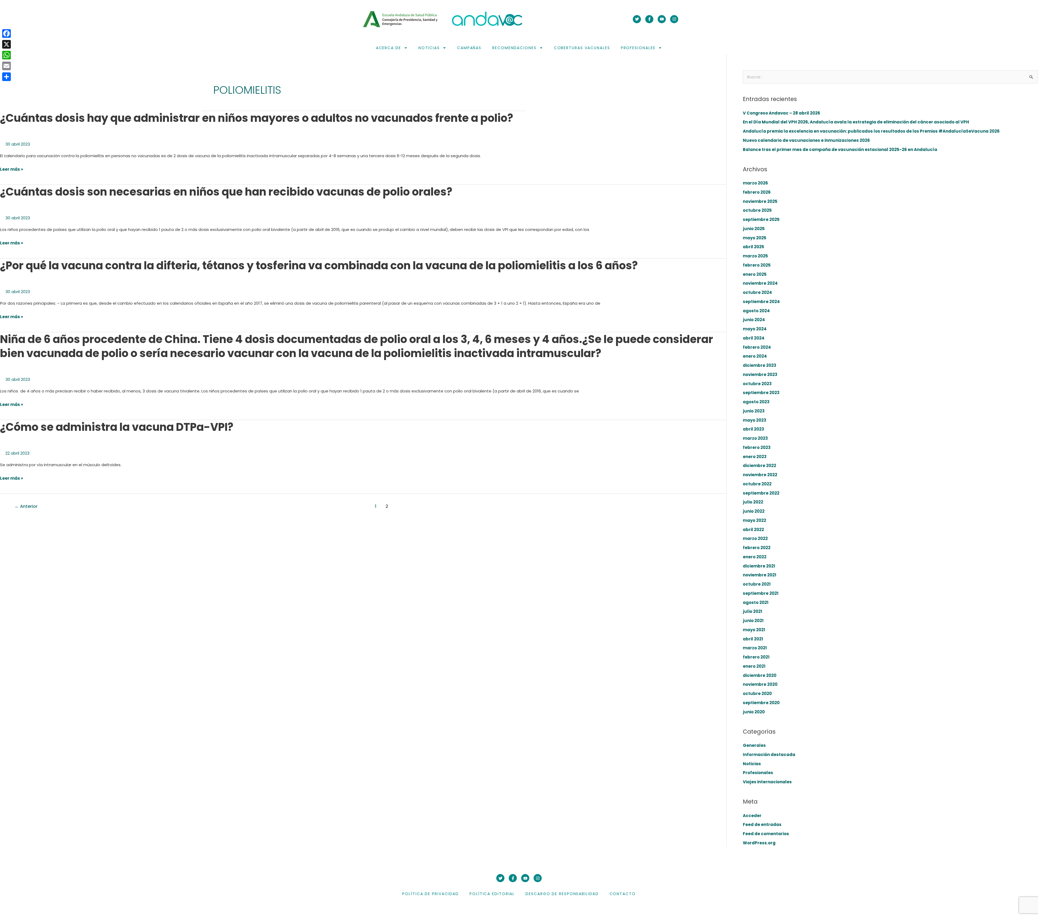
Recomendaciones (514, 48)
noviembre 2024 (760, 283)
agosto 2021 (755, 602)
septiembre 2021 (760, 593)
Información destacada (769, 754)
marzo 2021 (755, 648)
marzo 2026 (755, 183)
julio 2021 (752, 611)
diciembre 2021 (759, 566)
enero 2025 (755, 274)
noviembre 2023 (760, 374)
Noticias (429, 48)
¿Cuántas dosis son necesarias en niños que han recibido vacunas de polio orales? (226, 191)
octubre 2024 (757, 292)
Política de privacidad (430, 893)
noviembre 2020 (760, 684)
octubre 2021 (757, 584)
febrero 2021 (756, 657)
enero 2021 (754, 666)
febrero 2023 (757, 447)
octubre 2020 (757, 693)
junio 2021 (753, 620)
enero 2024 (755, 356)
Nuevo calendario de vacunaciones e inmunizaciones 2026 (806, 140)
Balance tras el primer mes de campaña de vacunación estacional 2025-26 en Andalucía (840, 149)
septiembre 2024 (761, 301)
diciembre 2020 (759, 675)
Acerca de (388, 48)
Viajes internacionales (767, 782)
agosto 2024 (756, 311)
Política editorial (492, 893)
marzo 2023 (755, 438)
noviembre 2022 (760, 475)
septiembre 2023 (761, 392)
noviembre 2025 (760, 201)
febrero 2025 (757, 265)
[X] (6, 44)
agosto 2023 (756, 402)
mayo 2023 (754, 420)
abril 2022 (753, 529)
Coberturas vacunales (582, 48)
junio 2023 (754, 411)
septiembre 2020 (761, 703)
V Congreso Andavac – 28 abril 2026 (781, 113)
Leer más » (11, 169)
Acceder (752, 815)
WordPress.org (759, 843)
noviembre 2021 (759, 575)
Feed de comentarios (766, 834)
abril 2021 (753, 639)
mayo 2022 (754, 520)
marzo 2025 (755, 256)
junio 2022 (753, 511)
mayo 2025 (754, 238)
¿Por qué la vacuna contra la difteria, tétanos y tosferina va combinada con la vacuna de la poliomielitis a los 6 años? (319, 265)
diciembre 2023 (759, 365)
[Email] (6, 66)
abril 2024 (753, 338)
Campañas (469, 48)
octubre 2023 (757, 384)
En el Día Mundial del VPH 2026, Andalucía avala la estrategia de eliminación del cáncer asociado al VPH (856, 122)
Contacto (623, 893)
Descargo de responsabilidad (561, 893)
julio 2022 (753, 502)
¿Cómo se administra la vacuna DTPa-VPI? (116, 427)
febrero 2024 (757, 347)
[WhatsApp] (6, 55)
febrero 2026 (757, 192)
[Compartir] (6, 76)
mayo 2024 (755, 329)
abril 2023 (753, 429)
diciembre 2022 (759, 465)
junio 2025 (754, 228)
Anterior (26, 506)
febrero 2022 (756, 547)
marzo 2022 (755, 538)
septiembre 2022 (761, 493)
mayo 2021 (754, 630)
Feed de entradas (762, 824)
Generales (754, 745)
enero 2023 (755, 456)
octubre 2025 (757, 210)
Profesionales (638, 48)
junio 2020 (754, 712)
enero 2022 (754, 557)
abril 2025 (753, 247)
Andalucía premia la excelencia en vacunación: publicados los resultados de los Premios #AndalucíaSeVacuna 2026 (871, 131)
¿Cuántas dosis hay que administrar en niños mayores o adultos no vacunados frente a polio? (256, 118)
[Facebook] (6, 33)
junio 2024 (754, 320)
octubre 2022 (757, 484)
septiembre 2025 (761, 219)
